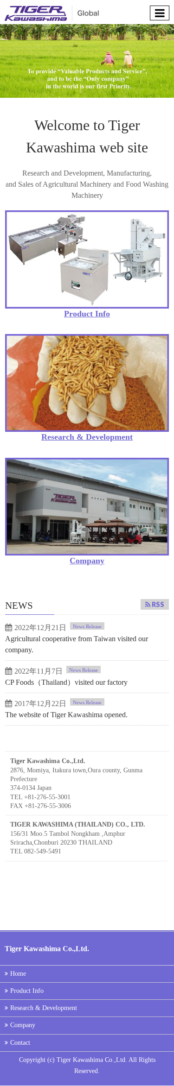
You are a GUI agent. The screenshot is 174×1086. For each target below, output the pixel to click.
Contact (20, 1042)
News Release (87, 626)
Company (87, 560)
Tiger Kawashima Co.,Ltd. (93, 1059)
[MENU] (159, 13)
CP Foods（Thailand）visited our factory (66, 682)
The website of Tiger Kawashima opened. (66, 715)
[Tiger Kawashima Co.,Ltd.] (52, 12)
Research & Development (87, 437)
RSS (158, 604)
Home (18, 973)
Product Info (87, 313)
